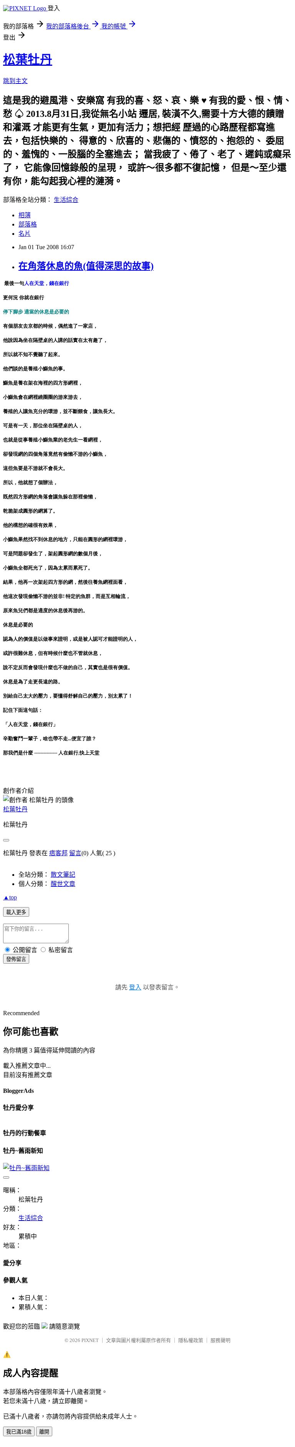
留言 (75, 853)
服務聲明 (220, 1340)
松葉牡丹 (27, 60)
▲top (10, 897)
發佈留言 (16, 959)
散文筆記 (63, 874)
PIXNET (90, 1340)
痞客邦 (58, 853)
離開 (44, 1432)
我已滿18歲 (18, 1432)
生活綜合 (66, 199)
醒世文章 (63, 884)
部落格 (27, 224)
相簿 (24, 215)
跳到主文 (15, 81)
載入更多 (16, 912)
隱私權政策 (190, 1340)
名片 (24, 233)
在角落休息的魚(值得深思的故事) (86, 266)
